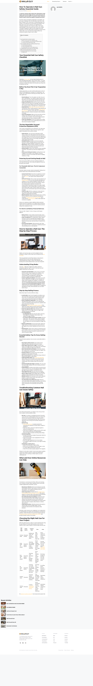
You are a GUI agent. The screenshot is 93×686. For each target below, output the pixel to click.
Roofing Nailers (44, 642)
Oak (54, 639)
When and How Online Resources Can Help (28, 49)
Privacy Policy (61, 650)
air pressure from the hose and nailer (33, 197)
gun (23, 266)
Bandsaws (65, 1)
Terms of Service (67, 650)
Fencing (66, 637)
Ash (54, 637)
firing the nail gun (31, 198)
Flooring (66, 635)
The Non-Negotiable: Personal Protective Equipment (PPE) (32, 41)
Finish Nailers (44, 637)
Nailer (48, 1)
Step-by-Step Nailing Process (27, 46)
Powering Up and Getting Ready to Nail (28, 42)
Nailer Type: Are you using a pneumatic (36, 107)
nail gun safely (27, 79)
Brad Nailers (44, 635)
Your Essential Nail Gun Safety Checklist (28, 39)
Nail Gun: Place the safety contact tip (34, 305)
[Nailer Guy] (26, 1)
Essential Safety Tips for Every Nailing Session (30, 47)
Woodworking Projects (56, 1)
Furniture (66, 639)
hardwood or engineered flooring (31, 587)
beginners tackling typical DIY (26, 593)
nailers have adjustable (39, 357)
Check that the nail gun (27, 424)
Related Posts (24, 52)
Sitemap (72, 650)
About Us (69, 1)
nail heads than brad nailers (42, 547)
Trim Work (66, 642)
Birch (54, 635)
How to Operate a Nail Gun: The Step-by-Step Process (30, 43)
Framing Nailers (44, 639)
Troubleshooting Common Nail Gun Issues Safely (29, 48)
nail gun (26, 176)
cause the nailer (25, 180)
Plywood (54, 642)
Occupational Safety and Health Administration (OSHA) (30, 514)
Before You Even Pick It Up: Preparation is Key (29, 40)
